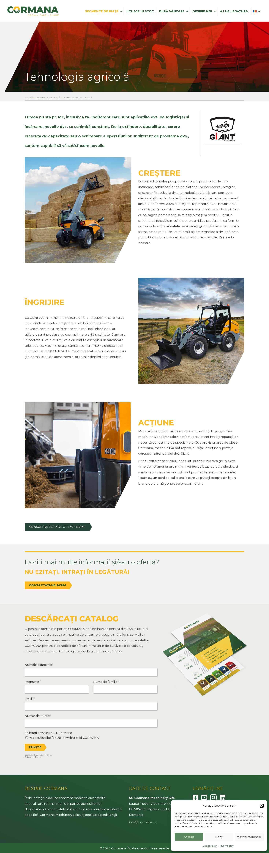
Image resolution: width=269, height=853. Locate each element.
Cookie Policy (210, 845)
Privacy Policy (226, 845)
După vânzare (172, 11)
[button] (262, 805)
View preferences (249, 837)
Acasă (29, 97)
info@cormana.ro (143, 822)
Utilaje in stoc (140, 11)
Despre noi (202, 11)
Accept (189, 837)
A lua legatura (234, 11)
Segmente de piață (102, 11)
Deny (219, 837)
